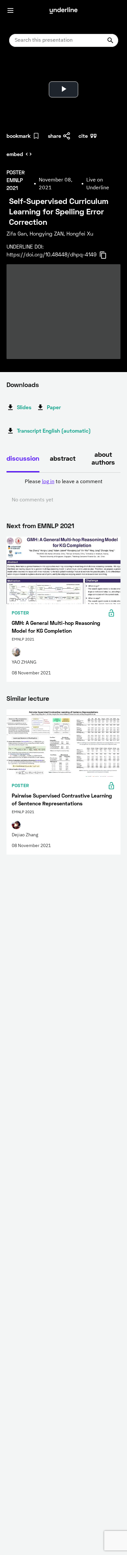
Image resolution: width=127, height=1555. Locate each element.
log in (48, 481)
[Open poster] (17, 68)
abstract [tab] (63, 458)
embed (15, 154)
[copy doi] (107, 255)
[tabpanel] (63, 491)
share (54, 136)
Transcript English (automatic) (54, 430)
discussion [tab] (23, 458)
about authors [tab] (103, 458)
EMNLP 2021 (55, 525)
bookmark (19, 136)
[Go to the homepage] (63, 10)
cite (83, 136)
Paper (54, 407)
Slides (24, 407)
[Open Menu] (10, 10)
